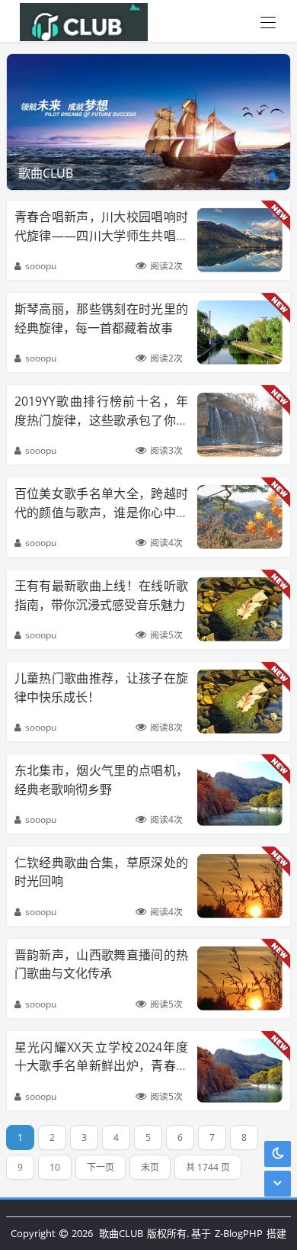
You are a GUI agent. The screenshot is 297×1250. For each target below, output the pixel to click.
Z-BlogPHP (239, 1233)
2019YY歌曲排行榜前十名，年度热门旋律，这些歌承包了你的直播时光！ (101, 419)
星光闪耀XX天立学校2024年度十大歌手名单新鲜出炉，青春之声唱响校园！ (101, 1065)
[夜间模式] (278, 1153)
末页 (150, 1167)
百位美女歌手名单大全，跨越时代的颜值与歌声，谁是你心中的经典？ (101, 511)
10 (55, 1167)
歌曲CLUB (121, 1233)
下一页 (100, 1167)
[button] (273, 175)
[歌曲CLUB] (80, 21)
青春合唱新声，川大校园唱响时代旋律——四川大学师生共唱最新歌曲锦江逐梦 (101, 235)
